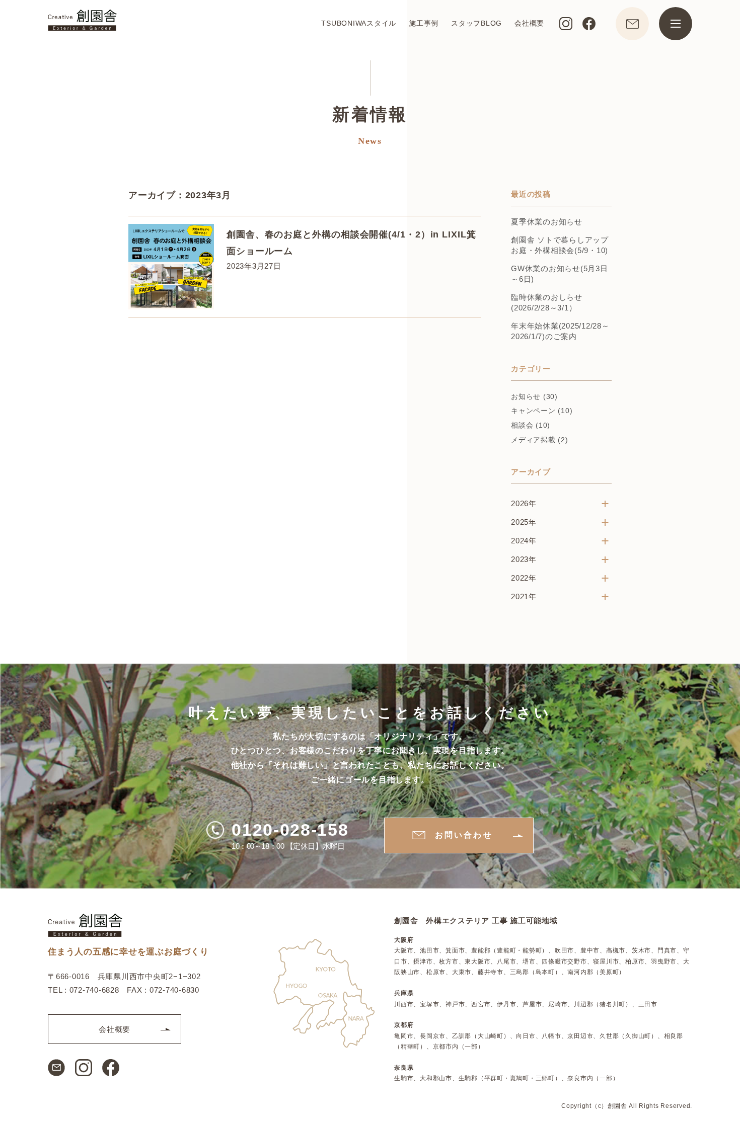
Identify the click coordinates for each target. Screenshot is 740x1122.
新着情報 (370, 114)
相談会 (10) (530, 425)
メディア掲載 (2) (539, 440)
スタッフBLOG (476, 23)
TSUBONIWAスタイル (358, 23)
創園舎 (617, 1105)
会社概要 (529, 23)
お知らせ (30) (534, 396)
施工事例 (423, 23)
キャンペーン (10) (541, 411)
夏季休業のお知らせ (546, 221)
